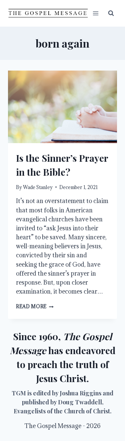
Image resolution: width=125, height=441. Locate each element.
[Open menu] (95, 13)
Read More (35, 306)
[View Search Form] (111, 13)
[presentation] (62, 107)
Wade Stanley (38, 187)
